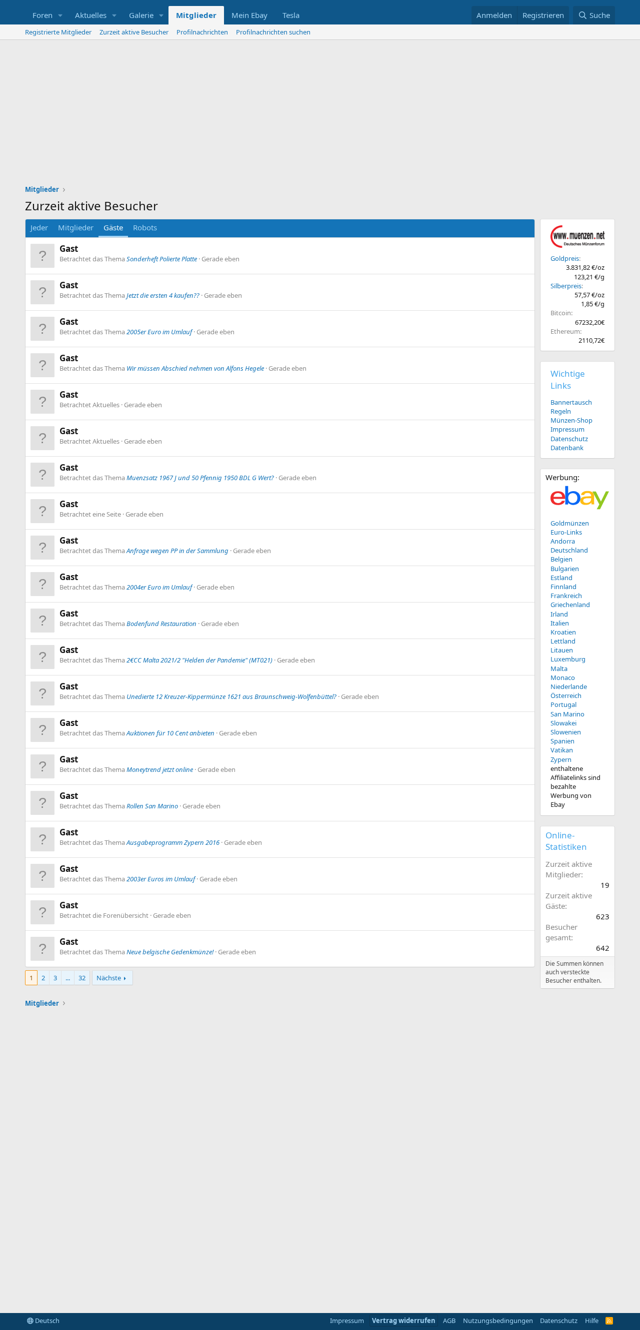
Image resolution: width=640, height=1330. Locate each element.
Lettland (563, 641)
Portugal (563, 704)
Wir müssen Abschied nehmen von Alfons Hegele (195, 368)
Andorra (562, 541)
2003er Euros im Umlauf (160, 878)
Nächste (108, 977)
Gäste (113, 227)
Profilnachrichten (202, 31)
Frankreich (566, 595)
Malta (559, 668)
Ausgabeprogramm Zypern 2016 (173, 842)
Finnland (563, 586)
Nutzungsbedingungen (498, 1320)
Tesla (291, 15)
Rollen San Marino (152, 805)
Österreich (566, 695)
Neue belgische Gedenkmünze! (170, 951)
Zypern (561, 759)
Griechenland (570, 604)
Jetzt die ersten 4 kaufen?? (163, 295)
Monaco (562, 677)
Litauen (561, 650)
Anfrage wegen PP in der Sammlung (177, 550)
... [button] (68, 977)
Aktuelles (90, 15)
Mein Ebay (250, 15)
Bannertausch (571, 402)
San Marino (567, 713)
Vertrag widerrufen (404, 1320)
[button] (61, 15)
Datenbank (567, 447)
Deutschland (569, 550)
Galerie (141, 15)
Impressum (567, 429)
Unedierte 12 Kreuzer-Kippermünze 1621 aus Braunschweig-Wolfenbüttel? (231, 696)
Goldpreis (564, 258)
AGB (449, 1320)
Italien (559, 623)
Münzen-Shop (571, 420)
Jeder (39, 227)
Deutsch (47, 1320)
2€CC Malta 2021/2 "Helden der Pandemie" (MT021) (199, 660)
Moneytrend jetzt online (159, 769)
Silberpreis (566, 285)
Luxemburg (568, 659)
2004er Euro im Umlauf (159, 587)
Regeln (560, 411)
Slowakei (563, 722)
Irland (559, 614)
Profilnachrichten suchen (273, 31)
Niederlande (568, 686)
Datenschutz (569, 438)
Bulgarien (564, 568)
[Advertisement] (320, 115)
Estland (561, 577)
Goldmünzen (569, 523)
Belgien (561, 559)
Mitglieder (196, 15)
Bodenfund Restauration (161, 623)
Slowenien (565, 731)
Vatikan (561, 749)
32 (82, 977)
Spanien (562, 740)
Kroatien (563, 632)
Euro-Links (566, 532)
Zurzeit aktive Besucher (134, 31)
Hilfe (591, 1320)
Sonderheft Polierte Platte (161, 258)
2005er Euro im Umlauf (159, 331)
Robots (145, 227)
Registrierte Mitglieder (58, 31)
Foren (42, 15)
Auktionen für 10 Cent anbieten (170, 732)
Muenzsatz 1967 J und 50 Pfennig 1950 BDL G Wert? (200, 477)
